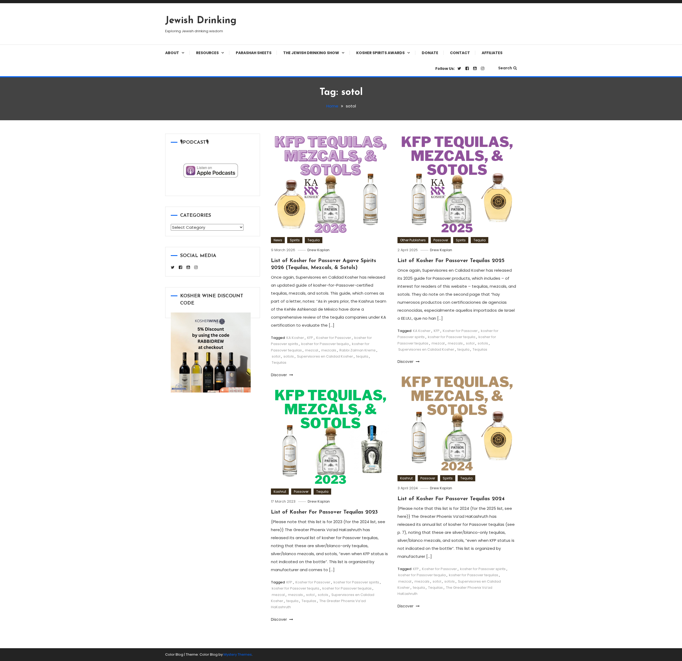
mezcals (328, 350)
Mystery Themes (238, 654)
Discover (279, 375)
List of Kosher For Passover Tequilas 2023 (324, 512)
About (172, 52)
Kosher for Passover (333, 337)
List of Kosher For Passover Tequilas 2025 (451, 260)
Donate (430, 52)
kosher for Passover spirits (483, 568)
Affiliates (492, 52)
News (278, 240)
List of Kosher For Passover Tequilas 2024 (451, 499)
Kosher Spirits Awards (380, 52)
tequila (362, 356)
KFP (310, 337)
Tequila (313, 240)
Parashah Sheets (253, 52)
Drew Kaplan (318, 250)
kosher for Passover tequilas (473, 575)
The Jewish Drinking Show (311, 52)
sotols (288, 356)
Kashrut (406, 478)
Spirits (295, 240)
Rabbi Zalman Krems (357, 350)
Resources (207, 52)
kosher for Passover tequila (325, 343)
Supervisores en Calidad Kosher (325, 356)
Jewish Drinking (201, 21)
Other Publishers (413, 240)
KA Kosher (295, 337)
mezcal (311, 350)
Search (505, 68)
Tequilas (279, 362)
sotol (276, 356)
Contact (460, 52)
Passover (440, 240)
